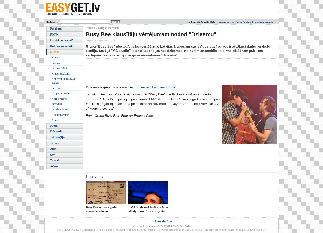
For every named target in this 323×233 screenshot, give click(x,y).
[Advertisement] (172, 71)
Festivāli (56, 63)
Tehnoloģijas (57, 137)
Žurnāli (54, 160)
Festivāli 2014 (59, 68)
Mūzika (54, 52)
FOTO (54, 34)
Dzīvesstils (56, 131)
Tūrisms (55, 143)
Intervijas (57, 104)
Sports (54, 125)
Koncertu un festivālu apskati (64, 80)
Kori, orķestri (59, 98)
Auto (53, 149)
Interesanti (57, 88)
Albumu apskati (60, 114)
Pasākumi (56, 28)
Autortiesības (163, 221)
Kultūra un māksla (61, 46)
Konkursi (57, 120)
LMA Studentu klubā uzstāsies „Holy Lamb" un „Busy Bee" (148, 209)
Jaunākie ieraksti (61, 109)
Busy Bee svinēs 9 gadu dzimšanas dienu (101, 209)
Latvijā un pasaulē (61, 40)
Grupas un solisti (61, 93)
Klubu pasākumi (61, 73)
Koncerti (56, 57)
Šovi (52, 155)
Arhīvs (54, 166)
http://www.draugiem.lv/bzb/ (155, 87)
